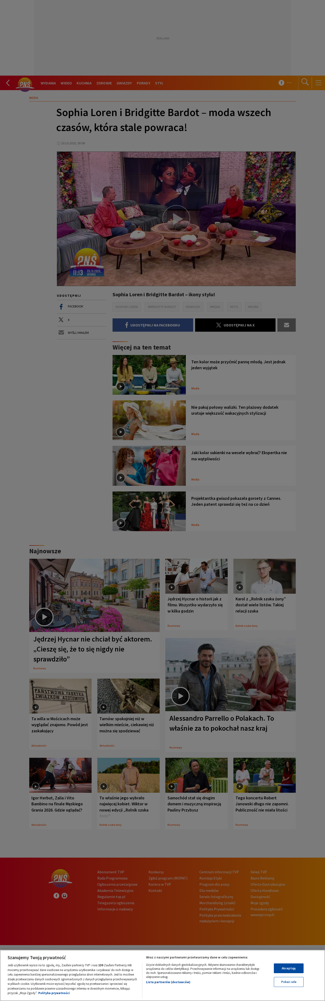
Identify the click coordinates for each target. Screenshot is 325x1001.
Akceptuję (289, 968)
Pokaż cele (288, 982)
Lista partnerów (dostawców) (168, 982)
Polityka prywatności (54, 993)
